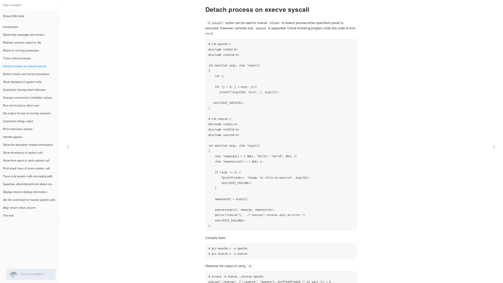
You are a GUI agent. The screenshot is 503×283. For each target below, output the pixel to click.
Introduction (10, 27)
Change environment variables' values (27, 97)
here (208, 33)
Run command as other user (21, 105)
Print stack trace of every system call (26, 168)
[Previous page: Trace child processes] (68, 146)
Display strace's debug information (25, 192)
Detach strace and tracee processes (26, 74)
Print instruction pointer (18, 129)
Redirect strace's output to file (22, 42)
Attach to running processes (21, 50)
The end (8, 215)
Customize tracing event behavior (24, 90)
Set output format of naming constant (26, 113)
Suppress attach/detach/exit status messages (31, 184)
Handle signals (12, 137)
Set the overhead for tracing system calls (29, 200)
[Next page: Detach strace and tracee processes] (494, 146)
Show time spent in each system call (26, 160)
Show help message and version (24, 35)
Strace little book (13, 16)
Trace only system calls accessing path (28, 176)
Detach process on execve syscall (24, 66)
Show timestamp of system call (22, 152)
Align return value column (19, 207)
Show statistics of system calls (22, 82)
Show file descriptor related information (28, 145)
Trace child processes (17, 58)
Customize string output (18, 121)
